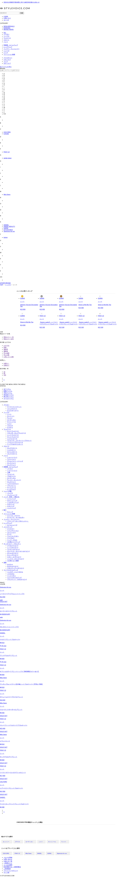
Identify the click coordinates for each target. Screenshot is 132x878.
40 (4, 372)
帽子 (5, 510)
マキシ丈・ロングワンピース (16, 433)
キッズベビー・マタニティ (12, 544)
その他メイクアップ (13, 542)
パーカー (10, 468)
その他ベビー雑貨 (13, 560)
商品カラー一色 (9, 337)
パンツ (6, 42)
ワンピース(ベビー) (13, 549)
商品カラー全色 (9, 339)
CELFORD (7, 132)
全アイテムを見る (5, 66)
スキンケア (7, 59)
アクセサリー (8, 58)
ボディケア (7, 63)
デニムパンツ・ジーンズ (15, 461)
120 (5, 375)
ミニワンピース (12, 438)
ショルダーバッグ (13, 502)
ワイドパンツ (11, 459)
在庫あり (6, 365)
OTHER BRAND (5, 283)
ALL (5, 32)
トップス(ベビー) (12, 547)
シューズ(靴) (8, 491)
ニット (9, 414)
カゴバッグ (10, 504)
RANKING (7, 28)
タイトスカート (12, 452)
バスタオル (10, 574)
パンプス (10, 493)
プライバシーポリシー (11, 870)
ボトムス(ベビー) (12, 553)
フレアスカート (12, 453)
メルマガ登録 (8, 857)
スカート (6, 40)
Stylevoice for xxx (9, 231)
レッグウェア (8, 47)
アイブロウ (10, 538)
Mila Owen (7, 194)
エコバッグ (10, 506)
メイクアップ (8, 527)
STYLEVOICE (8, 230)
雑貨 (5, 562)
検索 (21, 13)
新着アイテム (8, 391)
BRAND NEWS (9, 29)
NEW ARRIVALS (9, 26)
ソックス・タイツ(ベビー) (15, 559)
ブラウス (10, 425)
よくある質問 (8, 865)
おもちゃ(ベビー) (12, 566)
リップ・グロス (12, 540)
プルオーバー (11, 476)
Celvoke (6, 134)
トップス (6, 36)
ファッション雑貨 (9, 54)
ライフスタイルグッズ (11, 570)
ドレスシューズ (12, 495)
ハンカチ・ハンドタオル (15, 572)
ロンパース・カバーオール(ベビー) (18, 551)
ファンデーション (13, 530)
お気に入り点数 (9, 357)
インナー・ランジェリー (11, 49)
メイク (6, 61)
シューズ (6, 50)
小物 (8, 472)
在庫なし (6, 363)
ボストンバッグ (12, 500)
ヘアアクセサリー (13, 483)
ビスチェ (10, 427)
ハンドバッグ (11, 508)
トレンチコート (12, 408)
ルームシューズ (12, 525)
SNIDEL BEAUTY (9, 226)
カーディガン (11, 420)
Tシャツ (9, 418)
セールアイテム (9, 398)
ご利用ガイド (8, 863)
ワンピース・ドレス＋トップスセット (19, 440)
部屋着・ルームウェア (11, 45)
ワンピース (7, 38)
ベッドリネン (11, 575)
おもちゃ (10, 564)
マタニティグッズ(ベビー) (15, 568)
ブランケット (11, 485)
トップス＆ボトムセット (15, 444)
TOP (1, 284)
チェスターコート (13, 410)
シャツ (9, 423)
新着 (5, 347)
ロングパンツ (11, 465)
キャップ (10, 512)
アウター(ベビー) (12, 545)
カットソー (10, 416)
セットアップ (11, 487)
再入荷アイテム (9, 396)
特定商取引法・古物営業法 (12, 867)
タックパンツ (11, 463)
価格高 (6, 349)
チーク (9, 534)
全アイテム (7, 389)
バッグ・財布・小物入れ (11, 497)
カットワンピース (13, 437)
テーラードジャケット (14, 406)
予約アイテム (8, 393)
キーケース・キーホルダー (15, 517)
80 (4, 373)
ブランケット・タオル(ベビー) (17, 579)
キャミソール (11, 422)
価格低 (6, 351)
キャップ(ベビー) (12, 555)
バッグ (6, 52)
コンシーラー (11, 532)
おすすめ (6, 345)
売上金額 (6, 353)
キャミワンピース (13, 431)
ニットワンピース (13, 435)
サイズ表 (6, 872)
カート (6, 20)
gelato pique (7, 158)
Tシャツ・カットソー (14, 480)
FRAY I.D (7, 152)
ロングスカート (12, 448)
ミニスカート (11, 450)
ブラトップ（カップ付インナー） (18, 521)
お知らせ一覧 (8, 861)
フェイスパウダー (13, 536)
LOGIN (6, 16)
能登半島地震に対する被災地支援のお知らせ (22, 2)
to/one (6, 237)
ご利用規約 (7, 869)
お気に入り (7, 18)
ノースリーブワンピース (15, 442)
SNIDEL (6, 225)
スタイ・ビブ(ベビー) (14, 557)
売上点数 (6, 355)
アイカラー (10, 528)
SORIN (6, 228)
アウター (6, 34)
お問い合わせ (8, 859)
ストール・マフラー (13, 515)
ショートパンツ (12, 457)
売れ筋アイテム (9, 395)
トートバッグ (11, 498)
